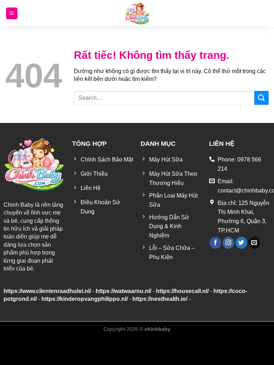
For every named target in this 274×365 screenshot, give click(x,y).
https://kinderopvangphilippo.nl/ (84, 299)
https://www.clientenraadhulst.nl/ (47, 291)
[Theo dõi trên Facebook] (215, 243)
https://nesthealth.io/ (159, 299)
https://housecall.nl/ (182, 291)
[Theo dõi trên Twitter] (241, 243)
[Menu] (11, 13)
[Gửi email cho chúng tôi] (254, 243)
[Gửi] (261, 98)
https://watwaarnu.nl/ (123, 291)
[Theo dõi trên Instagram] (228, 243)
